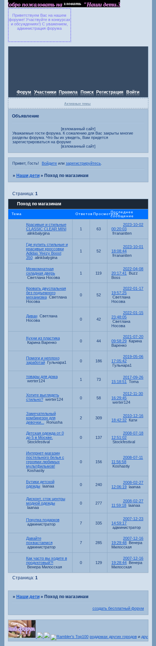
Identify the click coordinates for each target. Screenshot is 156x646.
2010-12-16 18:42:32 (127, 417)
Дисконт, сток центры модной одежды (45, 501)
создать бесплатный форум (118, 608)
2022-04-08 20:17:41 (127, 271)
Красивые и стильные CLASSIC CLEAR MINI (46, 226)
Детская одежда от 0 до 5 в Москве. (45, 435)
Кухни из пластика (43, 338)
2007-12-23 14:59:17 (127, 521)
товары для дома (42, 376)
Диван (31, 316)
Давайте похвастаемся (39, 540)
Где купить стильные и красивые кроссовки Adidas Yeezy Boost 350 (47, 251)
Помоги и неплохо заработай (42, 360)
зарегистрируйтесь (83, 163)
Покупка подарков (42, 520)
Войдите (49, 163)
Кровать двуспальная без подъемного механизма (46, 292)
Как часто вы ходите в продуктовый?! (46, 560)
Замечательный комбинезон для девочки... (41, 417)
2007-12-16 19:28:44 (127, 560)
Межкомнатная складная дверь (40, 271)
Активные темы (77, 104)
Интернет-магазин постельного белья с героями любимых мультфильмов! (45, 459)
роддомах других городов (111, 636)
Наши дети (28, 175)
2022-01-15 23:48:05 (127, 314)
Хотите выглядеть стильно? (42, 397)
